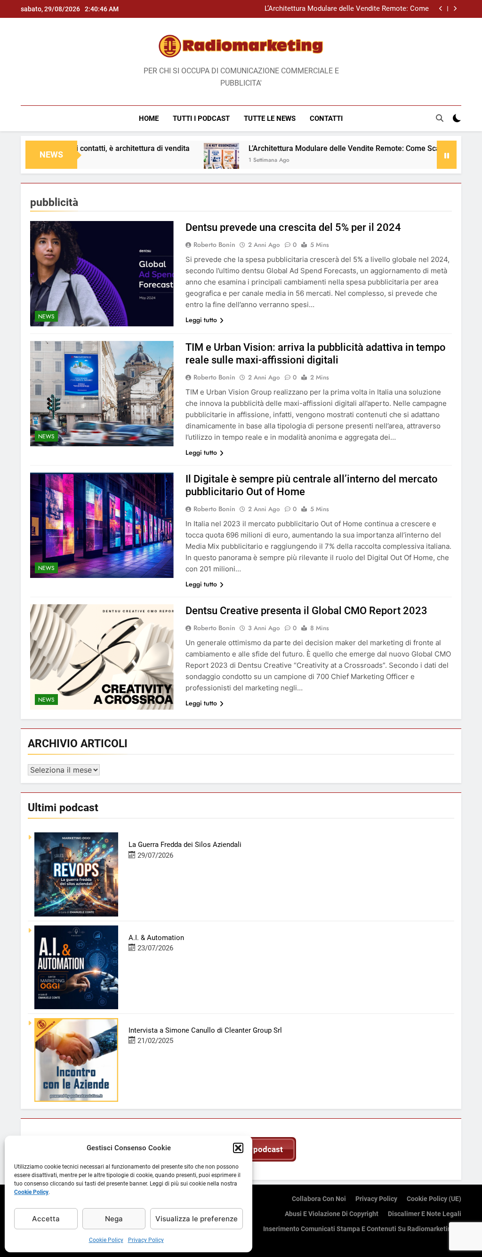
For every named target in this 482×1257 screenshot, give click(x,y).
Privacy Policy (146, 1240)
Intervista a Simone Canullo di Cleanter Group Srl (205, 1030)
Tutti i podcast (201, 118)
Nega (114, 1218)
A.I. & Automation (156, 937)
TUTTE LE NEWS (270, 118)
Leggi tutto (201, 319)
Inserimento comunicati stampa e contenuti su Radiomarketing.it (362, 1229)
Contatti (326, 118)
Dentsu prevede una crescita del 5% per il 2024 (293, 227)
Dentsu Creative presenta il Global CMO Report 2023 (306, 611)
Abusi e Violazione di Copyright (331, 1214)
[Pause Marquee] (447, 155)
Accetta (46, 1218)
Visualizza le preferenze (196, 1218)
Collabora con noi (319, 1199)
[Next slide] (455, 9)
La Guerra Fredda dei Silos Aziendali (185, 844)
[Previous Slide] (440, 9)
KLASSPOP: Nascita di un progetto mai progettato (350, 9)
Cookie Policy (31, 1192)
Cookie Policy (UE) (434, 1199)
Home (149, 118)
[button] (238, 1148)
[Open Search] (439, 118)
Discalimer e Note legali (424, 1214)
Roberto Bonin (214, 244)
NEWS (46, 316)
